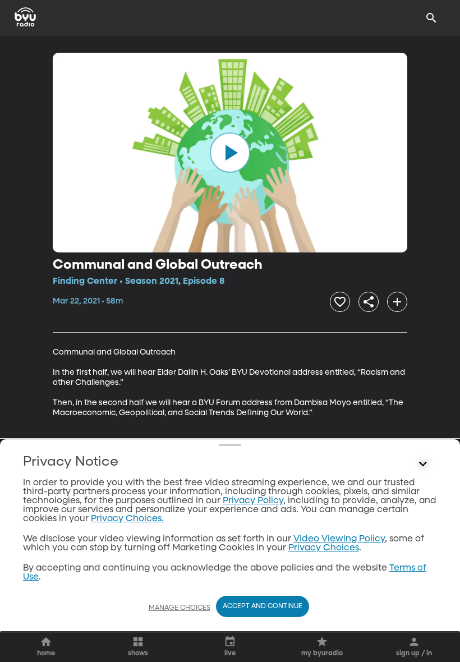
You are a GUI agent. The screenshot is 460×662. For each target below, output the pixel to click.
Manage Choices (179, 608)
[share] (368, 302)
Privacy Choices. (127, 518)
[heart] (340, 302)
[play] (230, 152)
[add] (397, 302)
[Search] (431, 17)
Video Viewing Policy (339, 539)
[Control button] (423, 464)
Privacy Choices (323, 548)
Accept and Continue (262, 606)
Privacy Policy (253, 501)
